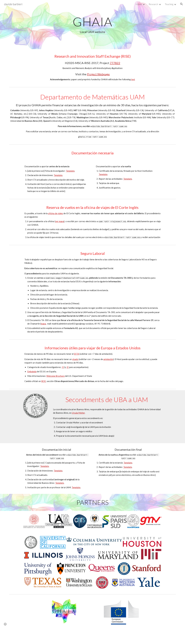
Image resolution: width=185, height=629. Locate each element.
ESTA (76, 354)
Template (70, 171)
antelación (108, 359)
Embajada (31, 371)
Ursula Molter (78, 413)
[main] (92, 24)
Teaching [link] (169, 4)
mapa (43, 323)
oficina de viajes (55, 213)
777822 (115, 63)
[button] (181, 4)
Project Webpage (98, 74)
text (133, 79)
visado (75, 359)
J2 (67, 367)
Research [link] (153, 4)
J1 (63, 367)
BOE (43, 381)
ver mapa (59, 221)
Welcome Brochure (55, 376)
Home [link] (139, 4)
